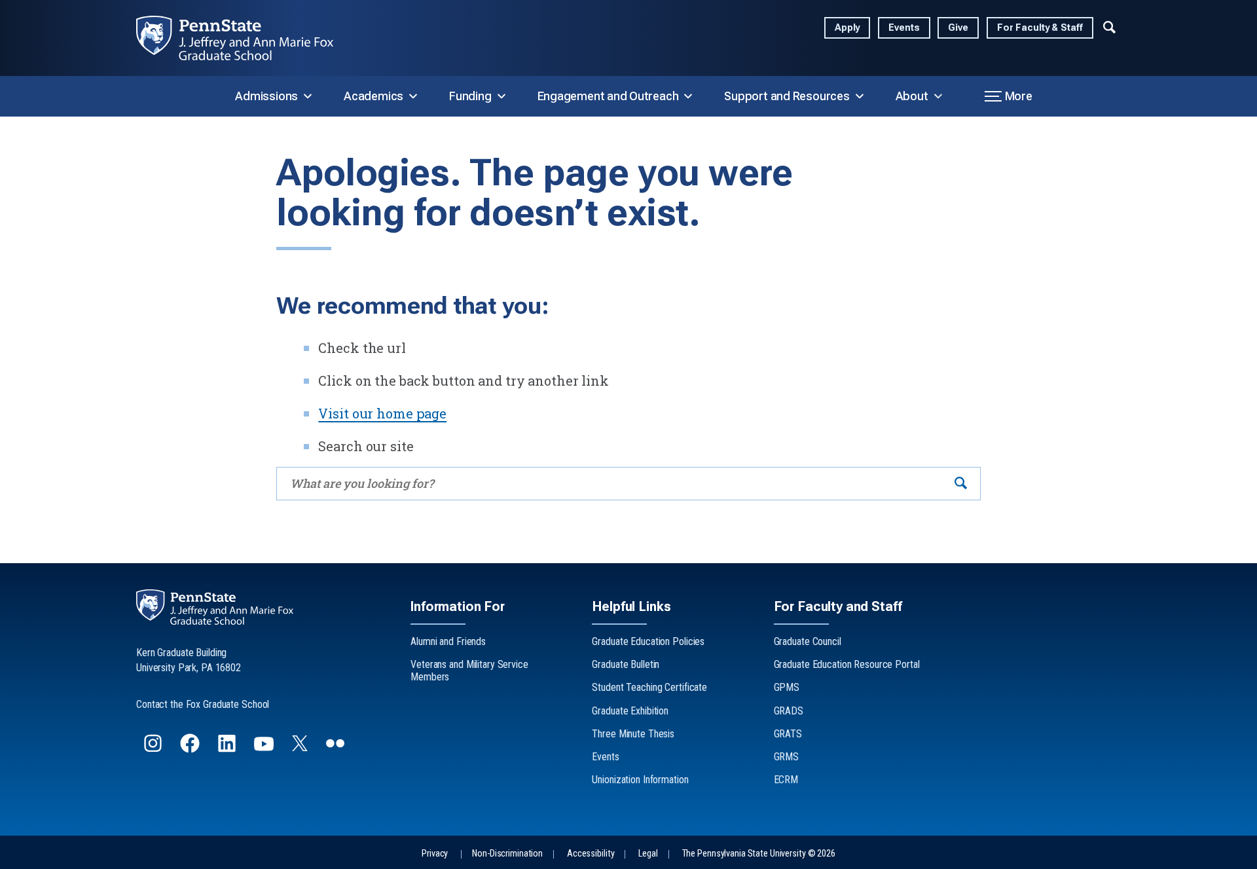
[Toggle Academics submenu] (413, 96)
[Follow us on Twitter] (301, 747)
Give (958, 27)
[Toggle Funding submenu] (501, 96)
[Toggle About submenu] (938, 96)
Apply (847, 27)
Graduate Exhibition (630, 711)
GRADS (788, 711)
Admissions (266, 96)
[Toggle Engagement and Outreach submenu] (688, 96)
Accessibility (590, 853)
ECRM (786, 779)
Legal (647, 853)
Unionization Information (640, 779)
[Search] (960, 483)
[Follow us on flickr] (336, 749)
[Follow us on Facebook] (191, 749)
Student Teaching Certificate (649, 687)
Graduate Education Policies (648, 641)
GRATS (788, 734)
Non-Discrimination (507, 853)
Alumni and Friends (448, 641)
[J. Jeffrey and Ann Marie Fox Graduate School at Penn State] (245, 38)
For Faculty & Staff (1040, 27)
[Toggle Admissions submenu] (307, 96)
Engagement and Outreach (608, 96)
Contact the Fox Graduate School (202, 704)
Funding (470, 96)
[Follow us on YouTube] (265, 749)
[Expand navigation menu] (1109, 25)
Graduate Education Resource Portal (847, 664)
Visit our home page (382, 413)
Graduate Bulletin (625, 664)
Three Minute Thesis (633, 734)
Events (903, 27)
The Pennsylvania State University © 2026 (758, 853)
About (912, 96)
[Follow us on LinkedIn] (228, 749)
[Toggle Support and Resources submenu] (859, 96)
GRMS (786, 756)
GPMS (787, 687)
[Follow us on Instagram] (154, 749)
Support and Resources (786, 96)
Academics (373, 96)
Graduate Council (807, 641)
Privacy (435, 853)
